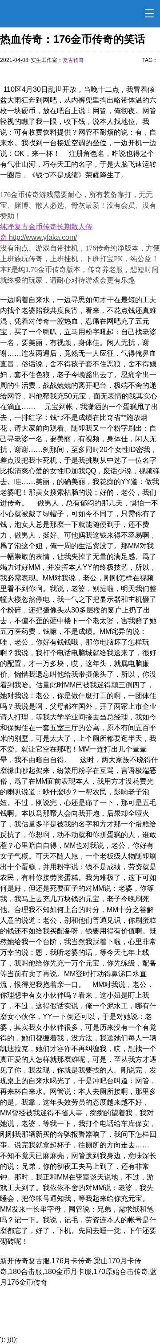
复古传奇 (73, 60)
